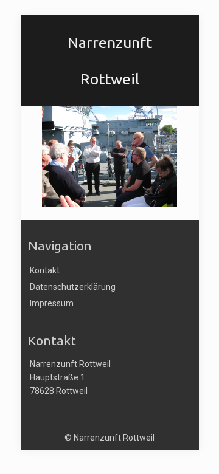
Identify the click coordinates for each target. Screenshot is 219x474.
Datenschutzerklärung (73, 287)
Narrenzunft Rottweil (110, 47)
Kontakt (45, 270)
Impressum (52, 303)
